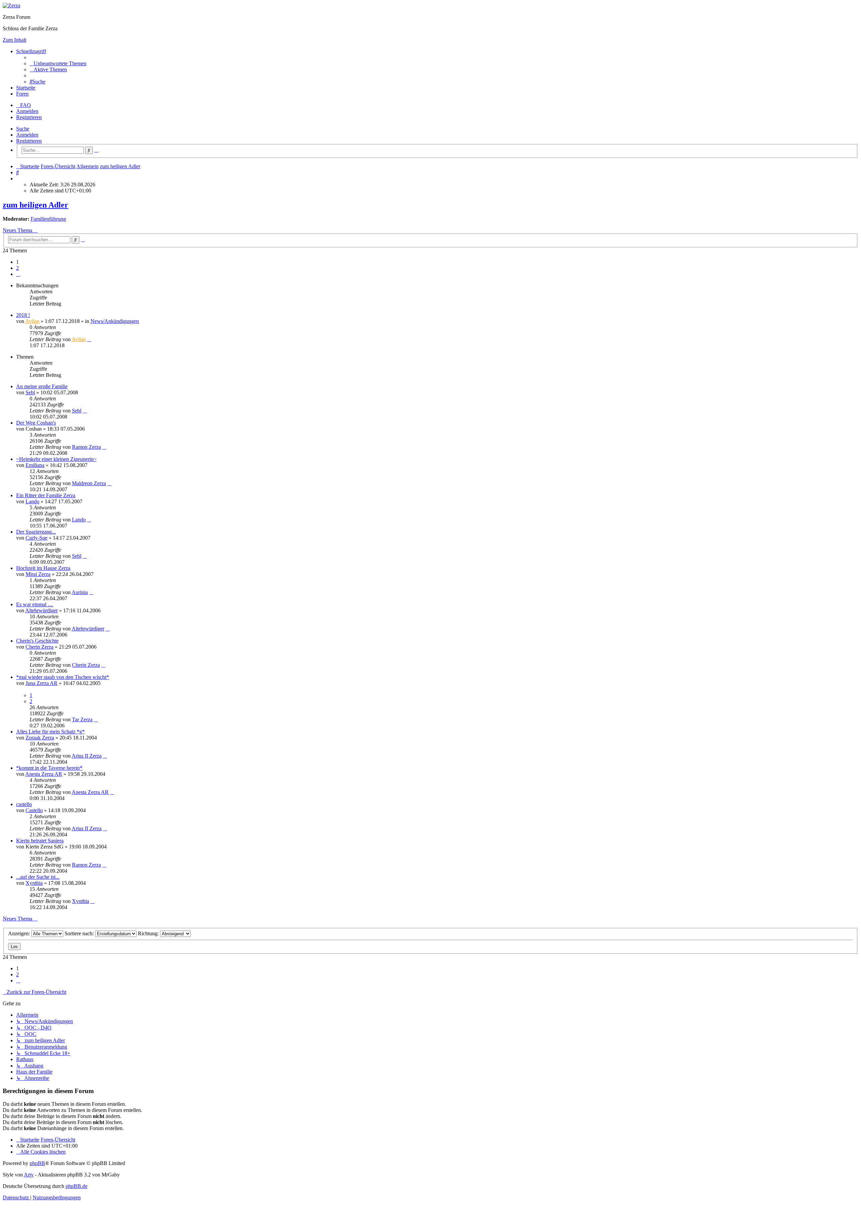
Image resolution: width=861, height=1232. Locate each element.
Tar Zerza (82, 719)
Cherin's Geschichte (37, 641)
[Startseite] (11, 5)
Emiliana (35, 465)
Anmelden (27, 135)
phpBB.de (76, 1186)
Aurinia (80, 592)
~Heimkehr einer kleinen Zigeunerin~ (56, 459)
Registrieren (29, 141)
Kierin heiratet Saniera (40, 840)
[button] (18, 274)
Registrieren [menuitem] (29, 117)
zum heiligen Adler (35, 205)
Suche (22, 129)
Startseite (25, 87)
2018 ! (23, 315)
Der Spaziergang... (36, 532)
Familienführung (48, 219)
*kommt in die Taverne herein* (49, 768)
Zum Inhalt (14, 40)
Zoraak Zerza (40, 737)
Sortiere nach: (80, 933)
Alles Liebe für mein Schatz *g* (50, 731)
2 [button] (17, 268)
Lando (32, 501)
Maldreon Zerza (89, 483)
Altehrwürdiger (41, 610)
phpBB (37, 1163)
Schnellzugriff (31, 51)
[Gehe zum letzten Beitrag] (89, 339)
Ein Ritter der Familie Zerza (45, 495)
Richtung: (149, 933)
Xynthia (34, 883)
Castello (34, 810)
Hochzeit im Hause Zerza (43, 568)
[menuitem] (58, 63)
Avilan (32, 321)
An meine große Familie (42, 386)
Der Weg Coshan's (36, 423)
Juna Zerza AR (42, 683)
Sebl (30, 392)
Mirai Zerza (38, 574)
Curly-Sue (36, 538)
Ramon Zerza (86, 447)
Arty (29, 1174)
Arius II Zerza (87, 756)
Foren (22, 94)
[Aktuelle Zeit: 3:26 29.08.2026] (18, 178)
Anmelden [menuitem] (27, 111)
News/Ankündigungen (114, 321)
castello (24, 804)
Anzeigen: (19, 933)
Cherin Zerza (39, 647)
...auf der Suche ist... (38, 877)
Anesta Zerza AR (43, 774)
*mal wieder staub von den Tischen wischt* (62, 677)
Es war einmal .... (34, 604)
